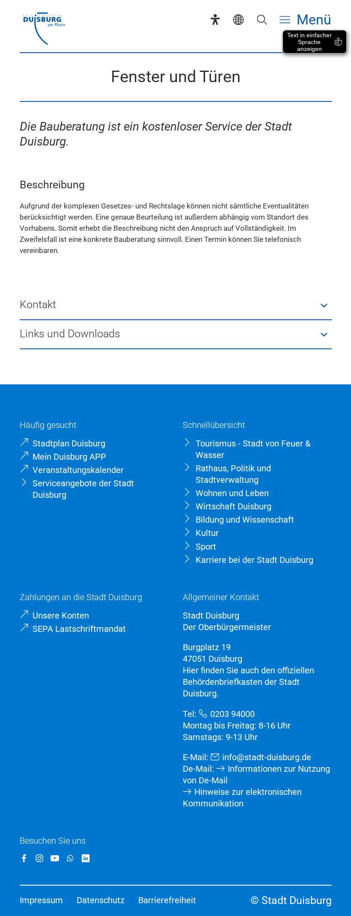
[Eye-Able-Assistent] (215, 19)
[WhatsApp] (70, 858)
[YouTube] (55, 858)
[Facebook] (24, 858)
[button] (176, 305)
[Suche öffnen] (261, 19)
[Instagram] (39, 858)
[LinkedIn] (85, 858)
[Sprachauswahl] (238, 19)
